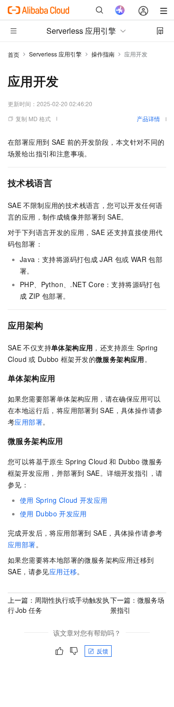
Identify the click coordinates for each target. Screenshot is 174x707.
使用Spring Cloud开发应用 (64, 500)
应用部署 (28, 422)
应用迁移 (63, 571)
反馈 (102, 651)
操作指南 (103, 54)
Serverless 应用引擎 (55, 54)
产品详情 (148, 118)
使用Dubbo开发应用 (53, 513)
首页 (13, 54)
